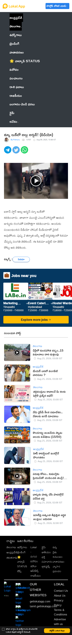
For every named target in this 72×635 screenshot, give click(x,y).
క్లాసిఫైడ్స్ (46, 566)
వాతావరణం (58, 561)
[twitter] (16, 151)
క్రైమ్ (44, 547)
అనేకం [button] (13, 121)
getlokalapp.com (40, 601)
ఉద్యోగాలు (22, 547)
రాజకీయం (35, 575)
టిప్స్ (19, 571)
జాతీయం (46, 552)
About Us (59, 595)
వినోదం (34, 561)
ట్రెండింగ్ (21, 552)
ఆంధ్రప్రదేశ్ (16, 17)
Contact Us (61, 590)
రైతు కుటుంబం (57, 554)
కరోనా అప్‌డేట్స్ (34, 568)
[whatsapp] (25, 151)
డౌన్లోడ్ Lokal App (57, 630)
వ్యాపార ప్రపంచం (57, 569)
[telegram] (8, 151)
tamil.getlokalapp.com (43, 606)
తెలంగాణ (15, 26)
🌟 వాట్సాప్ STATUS (22, 562)
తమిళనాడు (12, 557)
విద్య (55, 547)
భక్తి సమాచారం (47, 559)
